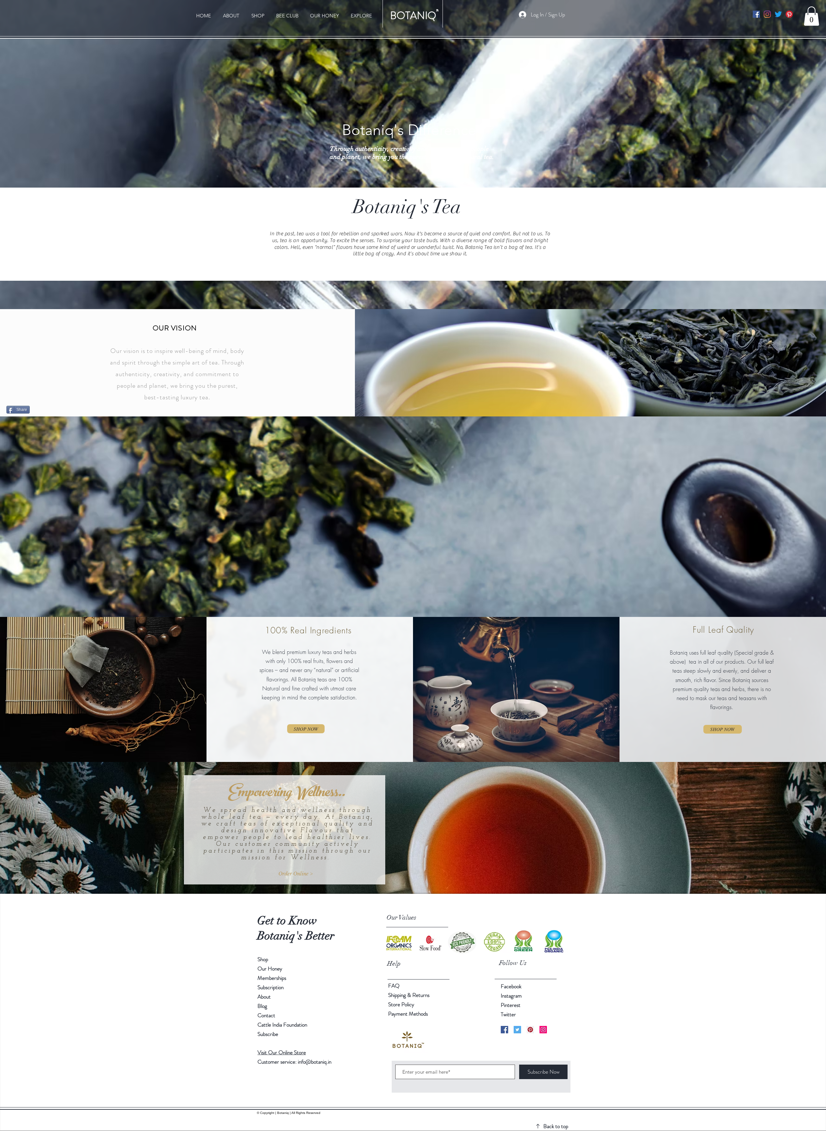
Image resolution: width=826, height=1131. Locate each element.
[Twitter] (778, 14)
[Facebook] (756, 14)
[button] (811, 16)
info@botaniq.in (314, 1062)
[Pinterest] (789, 14)
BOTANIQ (413, 15)
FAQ (393, 986)
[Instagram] (767, 14)
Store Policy (401, 1004)
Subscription (270, 987)
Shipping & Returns (409, 995)
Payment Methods (408, 1014)
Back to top (555, 1126)
